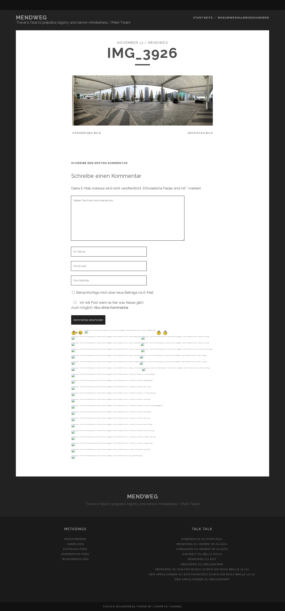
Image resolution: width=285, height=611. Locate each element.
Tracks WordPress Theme (124, 606)
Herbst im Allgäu (213, 544)
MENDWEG (31, 17)
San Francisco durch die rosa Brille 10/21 (213, 569)
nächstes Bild (200, 133)
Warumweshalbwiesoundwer (243, 17)
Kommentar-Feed (75, 554)
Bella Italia (212, 554)
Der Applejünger (163, 574)
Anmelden (75, 544)
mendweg (158, 43)
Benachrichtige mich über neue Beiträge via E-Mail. (115, 293)
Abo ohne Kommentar (111, 308)
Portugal (214, 539)
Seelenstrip (213, 564)
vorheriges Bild (86, 133)
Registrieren (75, 539)
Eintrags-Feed (75, 549)
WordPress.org (75, 559)
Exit (213, 559)
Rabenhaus (191, 539)
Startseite (203, 17)
